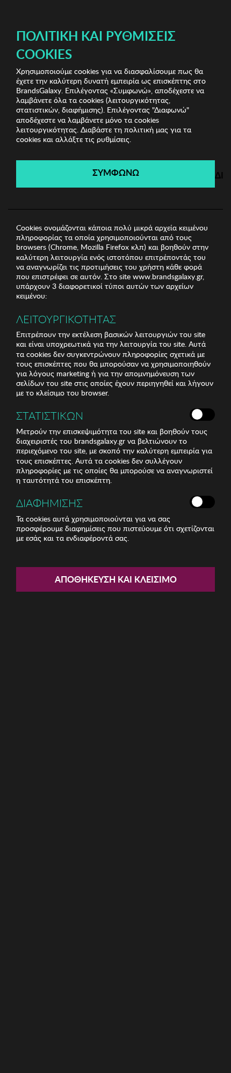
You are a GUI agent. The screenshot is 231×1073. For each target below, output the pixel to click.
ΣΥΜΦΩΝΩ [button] (115, 172)
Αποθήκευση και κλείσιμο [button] (116, 579)
